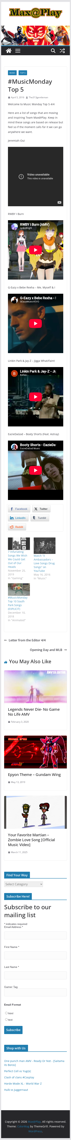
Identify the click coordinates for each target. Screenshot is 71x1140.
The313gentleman (38, 97)
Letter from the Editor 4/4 (27, 640)
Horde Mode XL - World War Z (23, 1083)
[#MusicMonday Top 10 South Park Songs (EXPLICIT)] (19, 589)
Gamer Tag (11, 986)
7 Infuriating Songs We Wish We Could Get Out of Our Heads (17, 559)
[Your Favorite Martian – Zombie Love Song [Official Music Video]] (35, 799)
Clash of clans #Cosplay (19, 1077)
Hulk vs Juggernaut (16, 1090)
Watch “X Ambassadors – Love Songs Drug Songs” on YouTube (44, 563)
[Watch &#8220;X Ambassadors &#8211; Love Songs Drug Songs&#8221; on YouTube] (45, 545)
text (10, 1019)
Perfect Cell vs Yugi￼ (17, 1071)
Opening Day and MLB (46, 650)
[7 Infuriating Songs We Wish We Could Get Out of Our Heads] (19, 543)
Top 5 (23, 72)
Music (12, 72)
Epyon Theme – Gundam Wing (34, 774)
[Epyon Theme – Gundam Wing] (35, 738)
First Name (11, 946)
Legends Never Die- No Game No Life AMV (34, 712)
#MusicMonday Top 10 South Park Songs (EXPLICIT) (17, 603)
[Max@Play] (8, 50)
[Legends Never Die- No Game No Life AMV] (35, 673)
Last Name (11, 966)
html (10, 1013)
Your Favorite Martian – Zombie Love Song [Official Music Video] (31, 839)
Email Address (13, 926)
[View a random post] (62, 50)
